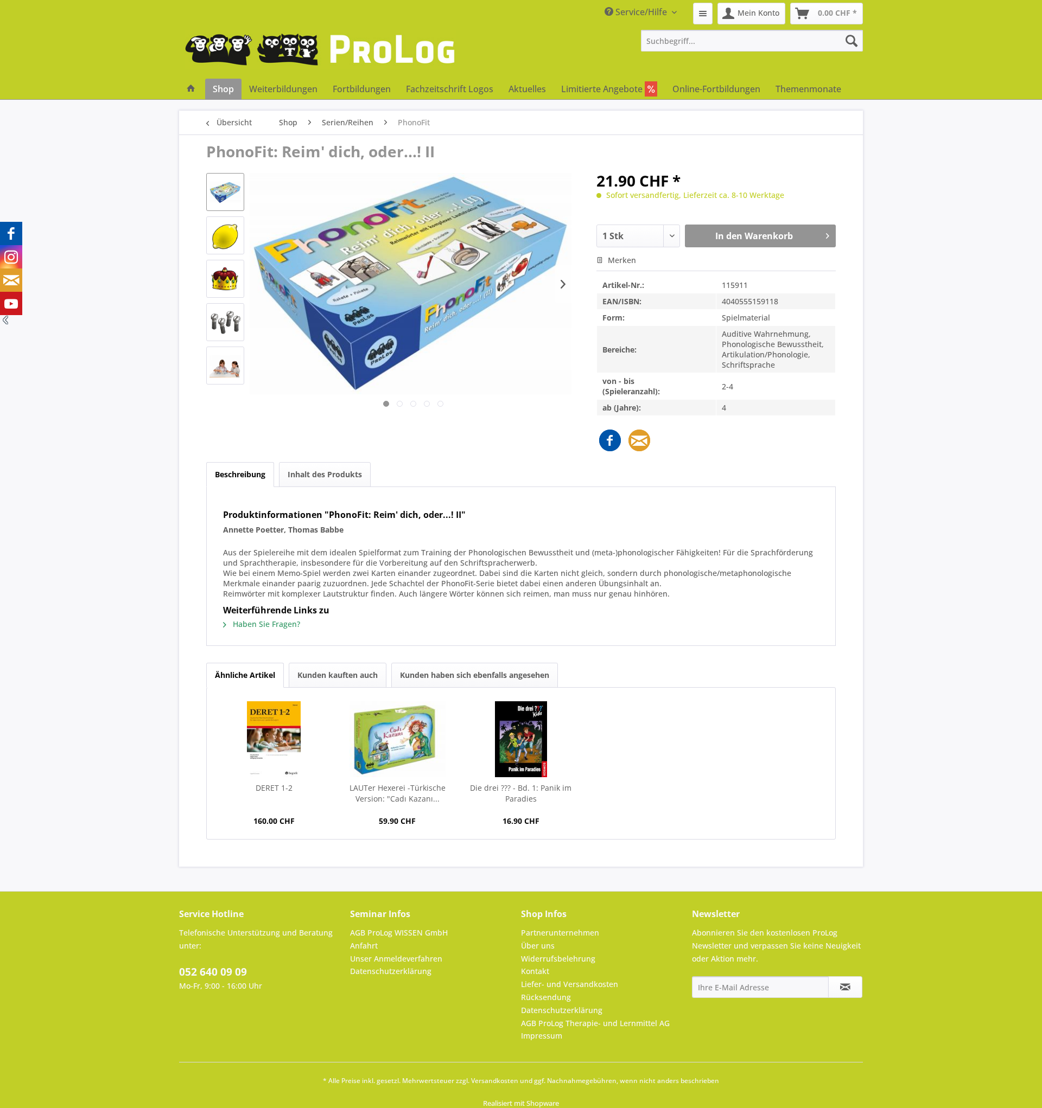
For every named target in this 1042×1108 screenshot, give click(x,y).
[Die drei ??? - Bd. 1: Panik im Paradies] (521, 739)
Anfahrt (364, 945)
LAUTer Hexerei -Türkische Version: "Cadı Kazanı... (398, 793)
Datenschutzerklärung (390, 971)
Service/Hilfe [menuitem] (641, 12)
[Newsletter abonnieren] (845, 987)
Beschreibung (240, 474)
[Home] (191, 89)
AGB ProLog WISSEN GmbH (399, 932)
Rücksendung (546, 997)
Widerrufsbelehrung (558, 958)
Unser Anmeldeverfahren (396, 958)
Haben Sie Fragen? (265, 624)
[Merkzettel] (703, 13)
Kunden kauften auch (337, 675)
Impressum (541, 1035)
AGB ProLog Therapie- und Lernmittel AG (595, 1023)
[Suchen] (851, 41)
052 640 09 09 (213, 972)
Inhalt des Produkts (325, 474)
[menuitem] (703, 13)
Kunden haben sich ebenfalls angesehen (474, 675)
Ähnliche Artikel (245, 675)
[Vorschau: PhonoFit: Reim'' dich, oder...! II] (225, 192)
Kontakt (535, 971)
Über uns (538, 945)
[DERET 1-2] (274, 739)
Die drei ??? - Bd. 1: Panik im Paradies (520, 793)
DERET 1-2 (274, 788)
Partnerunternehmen (560, 932)
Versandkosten (494, 1080)
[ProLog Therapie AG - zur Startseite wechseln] (320, 54)
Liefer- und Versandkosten (569, 984)
